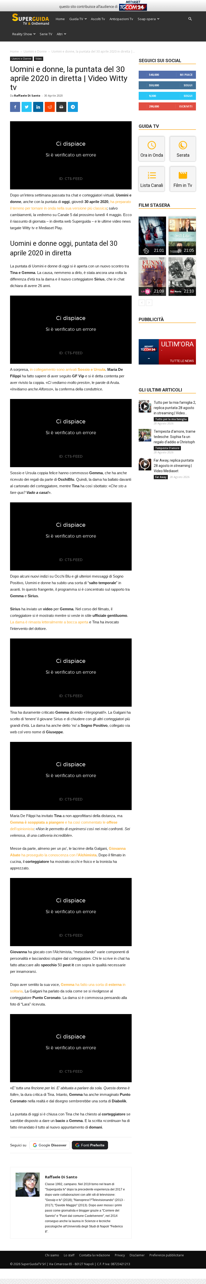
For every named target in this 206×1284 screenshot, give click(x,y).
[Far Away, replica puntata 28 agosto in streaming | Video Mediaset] (145, 464)
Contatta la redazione (94, 1255)
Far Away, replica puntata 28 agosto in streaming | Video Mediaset (174, 465)
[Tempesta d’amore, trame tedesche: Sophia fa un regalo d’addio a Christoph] (145, 435)
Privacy (120, 1255)
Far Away (160, 477)
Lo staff (69, 1255)
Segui (188, 85)
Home (60, 19)
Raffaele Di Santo (27, 95)
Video (38, 58)
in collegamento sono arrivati (67, 369)
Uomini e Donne (35, 51)
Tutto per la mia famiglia (171, 419)
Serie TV (46, 34)
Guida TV (76, 19)
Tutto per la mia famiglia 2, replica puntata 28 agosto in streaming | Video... (175, 407)
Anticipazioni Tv (121, 19)
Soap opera (147, 19)
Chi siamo (52, 1255)
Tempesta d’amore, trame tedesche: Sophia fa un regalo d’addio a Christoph (174, 436)
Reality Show (22, 34)
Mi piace (186, 74)
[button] (190, 19)
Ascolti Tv (98, 19)
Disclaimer (137, 1255)
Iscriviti (185, 106)
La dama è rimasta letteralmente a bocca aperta (49, 622)
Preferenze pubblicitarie (166, 1255)
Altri (60, 34)
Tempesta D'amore (167, 448)
